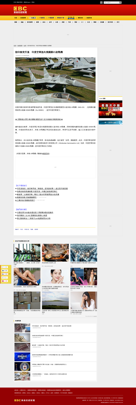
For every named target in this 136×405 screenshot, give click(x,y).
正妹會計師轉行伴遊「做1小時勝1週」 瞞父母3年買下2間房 (83, 287)
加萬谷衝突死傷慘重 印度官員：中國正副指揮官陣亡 (37, 191)
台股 (56, 22)
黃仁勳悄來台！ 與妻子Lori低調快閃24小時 (33, 218)
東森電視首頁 (17, 393)
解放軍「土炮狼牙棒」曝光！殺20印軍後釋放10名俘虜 (38, 194)
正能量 (102, 22)
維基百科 (45, 153)
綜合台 (29, 393)
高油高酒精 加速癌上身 (49, 262)
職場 (95, 22)
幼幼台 (38, 393)
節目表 (16, 390)
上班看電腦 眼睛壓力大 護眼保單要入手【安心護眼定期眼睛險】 (83, 311)
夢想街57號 (60, 17)
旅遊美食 (89, 17)
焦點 (22, 22)
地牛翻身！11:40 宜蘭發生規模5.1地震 (32, 215)
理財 (76, 22)
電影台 (43, 393)
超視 (52, 393)
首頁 (15, 17)
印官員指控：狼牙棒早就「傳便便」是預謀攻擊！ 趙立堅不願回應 (42, 188)
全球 (50, 22)
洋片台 (47, 393)
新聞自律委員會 (32, 390)
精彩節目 (80, 17)
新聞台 (24, 393)
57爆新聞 (51, 17)
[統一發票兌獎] (110, 124)
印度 (21, 229)
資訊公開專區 (66, 390)
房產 (63, 22)
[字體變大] (5, 271)
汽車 (69, 22)
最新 (15, 22)
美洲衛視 (56, 393)
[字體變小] (5, 274)
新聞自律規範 (42, 390)
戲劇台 (33, 393)
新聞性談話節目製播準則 (54, 390)
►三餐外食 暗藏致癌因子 (25, 200)
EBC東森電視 (18, 2)
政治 (44, 22)
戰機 (32, 229)
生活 (88, 22)
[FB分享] (5, 267)
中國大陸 (26, 229)
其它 (118, 22)
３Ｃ (82, 22)
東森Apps (27, 2)
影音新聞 (30, 22)
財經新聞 (23, 17)
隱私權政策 (120, 398)
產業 (37, 22)
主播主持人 (23, 390)
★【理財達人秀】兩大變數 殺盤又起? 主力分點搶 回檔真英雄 (38, 119)
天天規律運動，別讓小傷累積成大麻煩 (25, 286)
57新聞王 (42, 17)
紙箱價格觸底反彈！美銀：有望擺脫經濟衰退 (27, 311)
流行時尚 (110, 22)
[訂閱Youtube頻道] (5, 281)
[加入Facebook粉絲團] (5, 278)
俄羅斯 (36, 229)
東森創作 (70, 393)
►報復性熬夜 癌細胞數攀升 (26, 197)
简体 (33, 2)
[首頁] (20, 10)
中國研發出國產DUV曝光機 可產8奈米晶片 (83, 262)
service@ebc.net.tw (119, 400)
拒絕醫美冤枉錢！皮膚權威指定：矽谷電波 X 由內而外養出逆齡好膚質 (55, 287)
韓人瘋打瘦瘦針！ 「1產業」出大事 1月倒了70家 (27, 263)
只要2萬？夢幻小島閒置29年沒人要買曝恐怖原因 (55, 311)
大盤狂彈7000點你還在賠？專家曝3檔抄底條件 (35, 212)
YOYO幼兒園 (63, 393)
